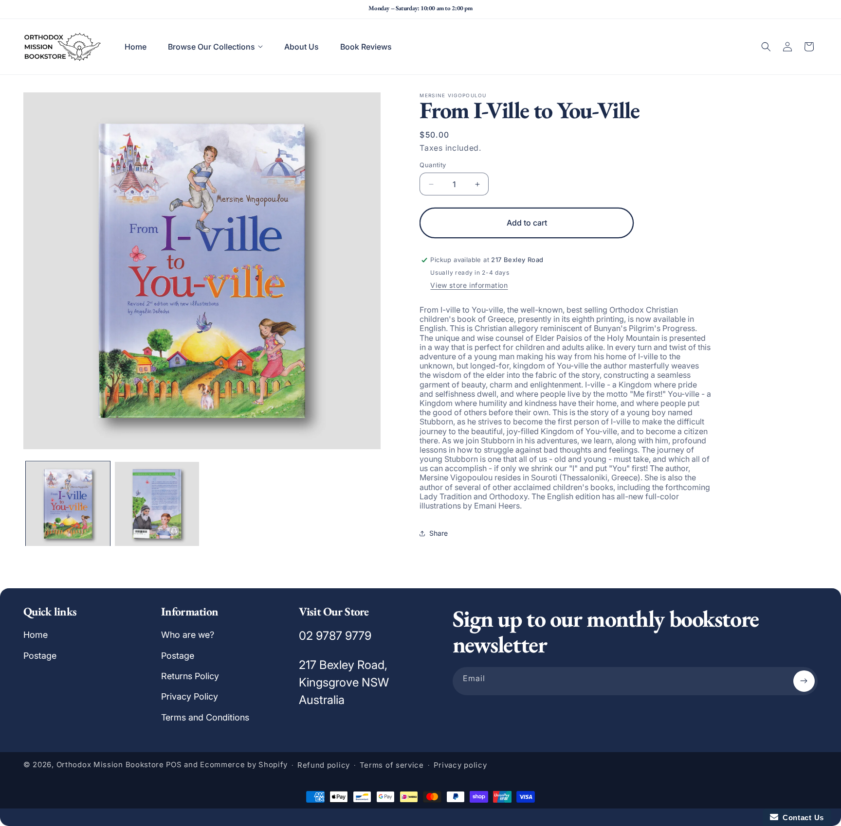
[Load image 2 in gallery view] (157, 504)
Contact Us (801, 817)
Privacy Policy (189, 696)
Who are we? (187, 635)
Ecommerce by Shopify (244, 764)
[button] (215, 46)
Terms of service (392, 765)
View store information (469, 285)
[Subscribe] (804, 681)
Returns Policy (190, 676)
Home (35, 635)
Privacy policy (460, 765)
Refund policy (323, 765)
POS (174, 764)
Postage (39, 655)
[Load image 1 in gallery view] (68, 504)
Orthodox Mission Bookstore (110, 764)
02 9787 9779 (335, 636)
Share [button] (438, 533)
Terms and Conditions (205, 717)
